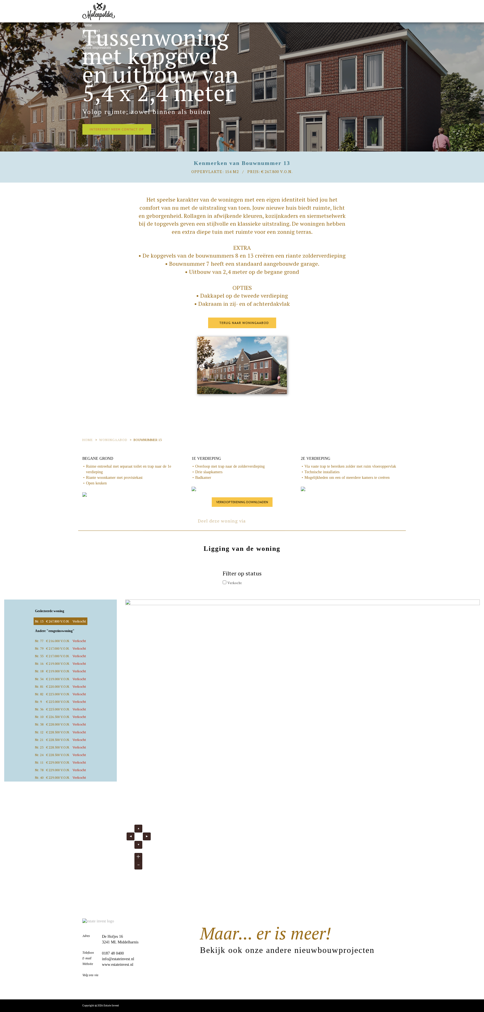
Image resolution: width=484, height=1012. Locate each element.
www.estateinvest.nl (117, 964)
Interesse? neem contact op (117, 129)
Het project (91, 31)
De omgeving (93, 36)
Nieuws (88, 53)
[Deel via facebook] (252, 520)
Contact (88, 64)
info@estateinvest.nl (118, 959)
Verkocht (234, 583)
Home (87, 25)
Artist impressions (96, 47)
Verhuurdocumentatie (99, 59)
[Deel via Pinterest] (275, 520)
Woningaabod (113, 440)
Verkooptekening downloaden (242, 502)
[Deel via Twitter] (264, 520)
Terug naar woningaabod (243, 323)
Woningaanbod (94, 42)
